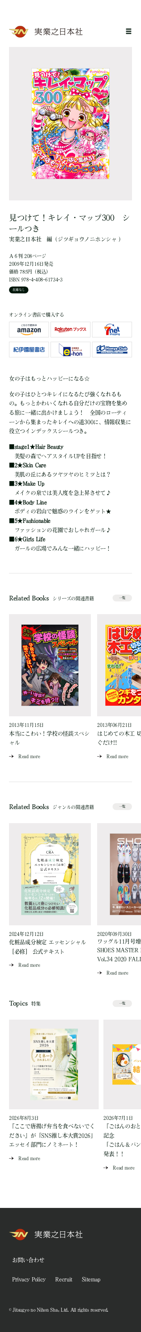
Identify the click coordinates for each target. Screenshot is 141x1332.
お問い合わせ (28, 1260)
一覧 (122, 597)
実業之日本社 (25, 239)
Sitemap (91, 1279)
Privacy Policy (29, 1279)
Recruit (63, 1279)
